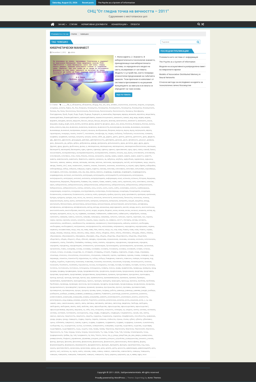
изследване (54, 172)
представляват (75, 274)
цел (98, 348)
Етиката (84, 156)
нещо (73, 229)
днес (52, 143)
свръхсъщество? (141, 306)
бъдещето (96, 114)
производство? (71, 287)
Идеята (142, 165)
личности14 (107, 197)
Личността (128, 197)
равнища (120, 290)
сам (150, 300)
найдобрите (134, 213)
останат (53, 252)
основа (79, 249)
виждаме (61, 121)
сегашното (109, 309)
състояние (87, 325)
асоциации (149, 105)
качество (150, 181)
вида (135, 117)
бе (73, 108)
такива (102, 329)
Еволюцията (75, 149)
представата (148, 271)
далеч (115, 137)
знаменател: (77, 165)
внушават (53, 124)
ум (129, 335)
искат (120, 178)
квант (52, 185)
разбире (63, 293)
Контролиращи (112, 191)
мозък (127, 210)
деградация (76, 140)
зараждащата (117, 162)
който (116, 188)
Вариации (117, 114)
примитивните (67, 281)
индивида (108, 172)
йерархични (55, 181)
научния (66, 220)
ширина (113, 354)
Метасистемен (66, 204)
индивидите (126, 172)
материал (94, 201)
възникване (135, 127)
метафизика (142, 204)
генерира (65, 133)
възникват (145, 127)
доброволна (85, 143)
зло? (65, 165)
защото (152, 162)
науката (149, 217)
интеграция (87, 175)
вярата (148, 130)
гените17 (80, 133)
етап (73, 156)
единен (89, 149)
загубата (119, 159)
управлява (86, 338)
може (115, 210)
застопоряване (136, 162)
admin (72, 52)
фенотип (68, 342)
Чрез (107, 354)
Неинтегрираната (115, 223)
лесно (79, 197)
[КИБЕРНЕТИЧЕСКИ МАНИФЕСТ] (82, 56)
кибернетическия (91, 185)
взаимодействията (87, 117)
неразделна (129, 226)
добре (69, 143)
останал (146, 249)
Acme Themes (154, 377)
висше (90, 121)
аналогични (123, 105)
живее (113, 156)
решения (134, 300)
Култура (53, 197)
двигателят (66, 140)
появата (104, 268)
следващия (115, 313)
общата (103, 236)
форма (142, 342)
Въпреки (111, 130)
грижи (94, 137)
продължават (114, 284)
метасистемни (91, 204)
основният (131, 249)
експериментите (101, 153)
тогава (110, 332)
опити (94, 242)
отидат (130, 252)
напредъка (95, 217)
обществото (55, 239)
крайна (110, 194)
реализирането (114, 297)
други (146, 143)
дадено (109, 137)
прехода (68, 277)
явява (134, 354)
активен (114, 105)
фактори (60, 342)
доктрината (102, 143)
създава (92, 322)
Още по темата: (123, 95)
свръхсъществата (127, 306)
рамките (103, 297)
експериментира (68, 153)
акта (108, 105)
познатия (98, 261)
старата (88, 319)
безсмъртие (103, 108)
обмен (142, 233)
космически (67, 194)
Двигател (57, 140)
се (84, 309)
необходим (143, 223)
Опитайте (70, 242)
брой (65, 114)
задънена (149, 159)
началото (81, 220)
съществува (146, 325)
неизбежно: (66, 223)
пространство (109, 287)
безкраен (83, 108)
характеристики (134, 345)
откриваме (144, 252)
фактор (53, 342)
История (142, 178)
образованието (68, 236)
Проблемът (54, 284)
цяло (153, 348)
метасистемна (78, 204)
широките (121, 354)
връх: (113, 124)
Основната (113, 249)
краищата (102, 194)
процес (78, 290)
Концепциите (134, 191)
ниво (91, 229)
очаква (137, 255)
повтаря (136, 258)
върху (132, 130)
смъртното (80, 316)
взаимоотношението (104, 117)
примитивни (55, 281)
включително (121, 121)
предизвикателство (91, 271)
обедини (105, 233)
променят (91, 287)
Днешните (59, 143)
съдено (84, 322)
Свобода (134, 303)
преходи (75, 277)
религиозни (111, 300)
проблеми (150, 281)
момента (142, 210)
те (62, 332)
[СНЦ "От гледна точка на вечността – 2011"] (52, 24)
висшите (104, 121)
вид (131, 117)
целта (114, 348)
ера (125, 153)
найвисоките (112, 213)
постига (142, 265)
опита (62, 242)
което (105, 188)
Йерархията (75, 181)
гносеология (138, 133)
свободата (143, 303)
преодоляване (122, 274)
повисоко (128, 258)
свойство (85, 306)
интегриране (137, 175)
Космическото (78, 194)
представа (139, 271)
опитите (101, 242)
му (154, 210)
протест (119, 287)
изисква (103, 169)
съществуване (55, 329)
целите (108, 348)
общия (63, 239)
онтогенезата (149, 239)
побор (95, 258)
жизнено (99, 159)
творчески (130, 329)
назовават (91, 213)
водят (67, 124)
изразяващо (150, 169)
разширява (94, 297)
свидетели (126, 303)
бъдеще (88, 114)
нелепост (134, 223)
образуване (80, 236)
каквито (108, 181)
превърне (147, 268)
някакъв (66, 233)
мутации (53, 213)
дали (145, 137)
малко (72, 201)
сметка (146, 313)
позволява (89, 261)
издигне (95, 169)
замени (62, 162)
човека (100, 351)
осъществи (76, 252)
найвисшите (123, 213)
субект (132, 319)
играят (131, 165)
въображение (101, 130)
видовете (53, 121)
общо (78, 239)
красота (117, 194)
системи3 (61, 313)
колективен (124, 188)
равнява (137, 290)
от (83, 252)
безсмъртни (137, 108)
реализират (126, 297)
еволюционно (118, 146)
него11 (120, 220)
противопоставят (138, 287)
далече (121, 137)
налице (143, 213)
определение (121, 242)
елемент (112, 153)
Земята (59, 165)
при (88, 277)
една (130, 149)
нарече (129, 217)
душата (65, 146)
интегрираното (56, 178)
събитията (60, 322)
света (83, 303)
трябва (66, 335)
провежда (64, 284)
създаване (100, 322)
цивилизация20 (144, 348)
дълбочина (74, 146)
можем (121, 210)
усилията (102, 338)
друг (135, 143)
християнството (63, 348)
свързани (78, 309)
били (62, 111)
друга (141, 143)
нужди (52, 233)
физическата (98, 342)
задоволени (139, 159)
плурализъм (83, 258)
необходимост (67, 226)
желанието (99, 156)
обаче (98, 233)
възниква (126, 127)
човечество (115, 351)
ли (84, 197)
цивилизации (131, 348)
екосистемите (55, 153)
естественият (55, 156)
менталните (54, 204)
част (58, 351)
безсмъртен (92, 108)
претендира (145, 274)
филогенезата (121, 342)
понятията (73, 265)
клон (93, 188)
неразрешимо (141, 226)
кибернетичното (69, 188)
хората (52, 348)
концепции (124, 191)
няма (87, 233)
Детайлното (133, 140)
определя (143, 242)
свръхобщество (100, 306)
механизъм (104, 207)
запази (75, 162)
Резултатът (93, 300)
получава (126, 261)
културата (61, 197)
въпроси (119, 130)
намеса (71, 217)
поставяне (126, 265)
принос (90, 281)
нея (78, 229)
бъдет (81, 114)
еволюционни (105, 146)
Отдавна (114, 252)
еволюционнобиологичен (135, 146)
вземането (118, 117)
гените (73, 133)
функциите (114, 345)
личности (97, 197)
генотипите (89, 133)
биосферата (138, 111)
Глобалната (127, 133)
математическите (82, 201)
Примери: (141, 277)
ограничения (112, 239)
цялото (53, 351)
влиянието (142, 121)
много (138, 207)
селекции (118, 309)
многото (81, 210)
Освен (63, 249)
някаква (59, 233)
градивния (63, 137)
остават (139, 249)
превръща (137, 268)
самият (53, 303)
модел (94, 210)
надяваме (82, 213)
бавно (68, 108)
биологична (70, 111)
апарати (141, 105)
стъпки (125, 319)
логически (137, 197)
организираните (126, 245)
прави (118, 268)
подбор (53, 261)
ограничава (101, 239)
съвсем (78, 322)
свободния (64, 306)
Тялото (98, 335)
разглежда (116, 293)
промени (82, 287)
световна (90, 303)
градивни (54, 137)
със (62, 325)
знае (69, 165)
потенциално (95, 268)
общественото (121, 236)
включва (112, 121)
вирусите (76, 121)
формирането (81, 345)
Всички (145, 124)
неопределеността (93, 226)
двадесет (151, 137)
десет (125, 140)
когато (99, 188)
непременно (118, 226)
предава (53, 271)
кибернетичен (61, 185)
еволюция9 (65, 149)
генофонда (99, 133)
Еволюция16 (55, 149)
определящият (76, 245)
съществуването (68, 329)
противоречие (68, 290)
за (105, 159)
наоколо (78, 217)
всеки (122, 124)
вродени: (106, 124)
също (78, 329)
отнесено (63, 255)
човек (93, 351)
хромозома (74, 348)
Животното (83, 159)
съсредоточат (69, 325)
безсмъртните (148, 108)
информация (111, 178)
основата (104, 249)
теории (84, 332)
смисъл (53, 316)
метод (89, 207)
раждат (144, 290)
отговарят (89, 252)
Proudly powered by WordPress (110, 377)
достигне (129, 143)
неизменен (90, 223)
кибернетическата (75, 185)
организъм (148, 245)
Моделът (108, 210)
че (70, 351)
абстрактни (86, 105)
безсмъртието (114, 108)
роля (141, 300)
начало (73, 220)
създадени (128, 322)
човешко (90, 354)
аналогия (133, 105)
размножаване (56, 297)
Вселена (128, 124)
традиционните (56, 335)
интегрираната (125, 175)
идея (137, 165)
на (76, 213)
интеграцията (98, 175)
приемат (132, 277)
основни (122, 249)
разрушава (77, 297)
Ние (95, 229)
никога (101, 229)
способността (139, 316)
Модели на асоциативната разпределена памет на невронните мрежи (133, 2)
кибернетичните (145, 185)
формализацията (57, 345)
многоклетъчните (57, 210)
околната (139, 239)
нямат (92, 233)
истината (126, 178)
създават (119, 322)
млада (132, 207)
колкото (133, 188)
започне (98, 162)
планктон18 (72, 258)
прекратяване (101, 274)
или (79, 172)
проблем (141, 281)
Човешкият (81, 354)
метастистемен (131, 204)
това (105, 332)
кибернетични (132, 185)
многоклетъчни (148, 207)
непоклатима (107, 226)
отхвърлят (105, 255)
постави (111, 265)
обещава (135, 233)
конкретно (66, 191)
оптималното (88, 245)
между (146, 201)
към (74, 197)
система (143, 309)
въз (67, 127)
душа (59, 146)
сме (140, 313)
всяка (52, 127)
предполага (104, 271)
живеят (120, 156)
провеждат (73, 284)
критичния (150, 194)
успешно (111, 338)
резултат (84, 300)
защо (145, 162)
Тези (66, 332)
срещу (65, 319)
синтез (136, 309)
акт (104, 105)
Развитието (106, 293)
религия (120, 300)
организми (138, 245)
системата (151, 309)
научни (59, 220)
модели (101, 210)
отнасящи (54, 255)
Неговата (127, 220)
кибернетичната (118, 185)
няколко (80, 233)
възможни (83, 127)
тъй (74, 335)
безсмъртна (126, 108)
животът (92, 159)
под (151, 258)
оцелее (113, 255)
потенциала (84, 268)
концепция (145, 191)
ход (142, 345)
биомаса (129, 111)
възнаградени (115, 127)
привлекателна (97, 277)
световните (99, 303)
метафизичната (80, 207)
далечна (128, 137)
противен (127, 287)
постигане (151, 265)
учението (142, 338)
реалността (143, 297)
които (110, 188)
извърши (81, 169)
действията (109, 140)
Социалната (107, 316)
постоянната (63, 268)
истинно (134, 178)
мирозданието (116, 207)
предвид (61, 271)
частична (64, 351)
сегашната (99, 309)
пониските (54, 265)
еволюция (151, 146)
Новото (142, 229)
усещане (94, 338)
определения (132, 242)
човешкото (99, 354)
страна (119, 319)
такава (95, 329)
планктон (63, 258)
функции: (105, 345)
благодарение (56, 114)
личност (89, 197)
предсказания (128, 271)
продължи (150, 284)
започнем (107, 162)
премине (111, 274)
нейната (126, 223)
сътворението (98, 325)
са (147, 300)
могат (88, 210)
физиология (87, 342)
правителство (127, 268)
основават (95, 249)
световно (108, 303)
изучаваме (73, 172)
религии (101, 300)
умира (137, 335)
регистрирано (55, 300)
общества (111, 236)
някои (73, 233)
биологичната (82, 111)
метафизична (67, 207)
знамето (86, 165)
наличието (54, 217)
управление (76, 338)
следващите (104, 313)
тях (109, 335)
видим (141, 117)
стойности (111, 319)
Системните (71, 313)
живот (133, 156)
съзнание (138, 322)
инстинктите (77, 175)
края (123, 194)
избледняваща (56, 169)
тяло (92, 335)
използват (130, 169)
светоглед (117, 303)
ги (106, 133)
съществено (128, 325)
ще (128, 354)
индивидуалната (139, 172)
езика (140, 149)
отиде (136, 252)
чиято (80, 351)
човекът (107, 351)
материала (103, 201)
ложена (146, 197)
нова (120, 229)
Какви (101, 181)
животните (73, 159)
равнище (129, 290)
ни (82, 229)
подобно (60, 261)
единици (97, 149)
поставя (118, 265)
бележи (53, 111)
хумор (93, 348)
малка (66, 201)
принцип (97, 281)
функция (123, 345)
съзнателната (148, 322)
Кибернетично (56, 188)
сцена (52, 322)
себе (88, 309)
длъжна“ (142, 140)
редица (69, 300)
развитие (97, 293)
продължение (139, 284)
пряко (98, 290)
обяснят (84, 239)
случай (135, 313)
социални (117, 316)
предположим (115, 271)
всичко (152, 124)
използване (120, 169)
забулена (111, 159)
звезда (52, 165)
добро (76, 143)
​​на (73, 213)
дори (123, 143)
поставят (134, 265)
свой (78, 306)
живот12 (140, 156)
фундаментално (94, 345)
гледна (110, 133)
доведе (93, 143)
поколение (107, 261)
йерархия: (65, 181)
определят (54, 245)
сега (92, 309)
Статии (55, 105)
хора (147, 345)
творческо (150, 329)
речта (127, 300)
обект (112, 233)
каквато (95, 181)
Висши (97, 121)
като (134, 181)
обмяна (149, 233)
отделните (123, 252)
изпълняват (139, 169)
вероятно (141, 114)
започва (91, 162)
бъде (76, 114)
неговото (142, 220)
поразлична (83, 265)
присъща (125, 281)
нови (131, 229)
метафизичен (55, 207)
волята (77, 124)
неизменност (101, 223)
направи (86, 217)
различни (134, 293)
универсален (146, 335)
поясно (112, 268)
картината (127, 181)
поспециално (101, 265)
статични (102, 319)
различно (143, 293)
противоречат (55, 290)
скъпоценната (82, 313)
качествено (141, 181)
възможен (74, 127)
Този (116, 332)
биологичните (106, 111)
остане (60, 252)
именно (99, 172)
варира (125, 114)
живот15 (148, 156)
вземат (126, 117)
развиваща (88, 293)
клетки (80, 188)
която (95, 194)
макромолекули (56, 201)
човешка (136, 351)
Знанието (102, 165)
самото (77, 303)
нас (143, 217)
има (87, 172)
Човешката (145, 351)
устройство (120, 338)
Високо (84, 121)
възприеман (75, 130)
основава (86, 249)
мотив (149, 210)
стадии (81, 319)
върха (126, 130)
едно (135, 149)
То (102, 332)
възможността (103, 127)
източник (64, 172)
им (83, 172)
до (65, 143)
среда (52, 319)
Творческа (110, 329)
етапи (78, 156)
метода (96, 207)
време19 (98, 124)
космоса (88, 194)
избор (65, 169)
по (90, 258)
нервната (53, 229)
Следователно (126, 313)
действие (85, 140)
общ (97, 236)
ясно (145, 354)
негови (134, 220)
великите (132, 114)
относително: (84, 255)
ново (137, 229)
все (117, 124)
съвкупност (69, 322)
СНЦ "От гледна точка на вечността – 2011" (128, 11)
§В (68, 105)
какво (114, 181)
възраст (84, 130)
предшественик (88, 274)
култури (69, 197)
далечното (137, 137)
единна (105, 149)
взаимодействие (56, 117)
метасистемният (117, 204)
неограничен (79, 226)
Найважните (101, 213)
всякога (58, 127)
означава (122, 239)
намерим (63, 217)
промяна (99, 287)
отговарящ (98, 252)
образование (55, 236)
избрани (72, 169)
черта (74, 351)
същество (137, 325)
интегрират (68, 178)
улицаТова (123, 335)
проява (92, 290)
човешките (62, 354)
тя (89, 335)
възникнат (65, 130)
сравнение (150, 316)
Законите (54, 162)
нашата (89, 220)
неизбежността (78, 223)
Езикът (152, 149)
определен (110, 242)
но (112, 229)
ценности (121, 348)
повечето (119, 258)
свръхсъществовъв (57, 309)
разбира (151, 290)
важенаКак (107, 114)
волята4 (84, 124)
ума (132, 335)
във (63, 127)
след (91, 313)
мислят (126, 207)
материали (113, 201)
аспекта (62, 108)
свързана (69, 309)
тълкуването (82, 335)
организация (99, 245)
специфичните (127, 316)
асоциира (54, 108)
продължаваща (126, 284)
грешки (88, 137)
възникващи (55, 130)
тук (71, 335)
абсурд (95, 105)
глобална (118, 133)
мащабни (139, 201)
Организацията (112, 245)
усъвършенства (131, 338)
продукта (104, 284)
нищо (107, 229)
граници (71, 137)
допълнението (113, 143)
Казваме (84, 181)
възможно (92, 127)
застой (126, 162)
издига (88, 169)
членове (87, 351)
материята (123, 201)
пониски (148, 261)
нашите (102, 220)
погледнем (144, 258)
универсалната (56, 338)
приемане (124, 277)
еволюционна (93, 146)
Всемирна (137, 124)
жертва (107, 156)
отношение (95, 255)
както (120, 181)
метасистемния (104, 204)
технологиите (94, 332)
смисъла (60, 316)
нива (86, 229)
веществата (150, 114)
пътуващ (105, 290)
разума (86, 297)
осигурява (71, 249)
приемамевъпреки (111, 277)
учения (150, 338)
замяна (69, 162)
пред (153, 268)
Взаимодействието (71, 117)
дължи (82, 146)
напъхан (121, 217)
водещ (61, 124)
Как (90, 181)
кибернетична (105, 185)
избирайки (150, 165)
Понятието (63, 265)
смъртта (89, 316)
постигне (53, 268)
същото (84, 329)
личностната (118, 197)
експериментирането (85, 153)
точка (145, 332)
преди (79, 271)
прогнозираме (93, 284)
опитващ (87, 242)
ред (64, 300)
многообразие (71, 210)
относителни (73, 255)
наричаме (137, 217)
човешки (53, 354)
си (124, 309)
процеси (85, 290)
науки (52, 220)
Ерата (130, 153)
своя (91, 306)
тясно (104, 335)
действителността (97, 140)
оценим (130, 255)
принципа (107, 281)
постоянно (73, 268)
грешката (80, 137)
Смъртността (70, 316)
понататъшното (137, 261)
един (83, 149)
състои (79, 325)
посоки (92, 265)
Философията (133, 342)
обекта (118, 233)
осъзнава (67, 252)
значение (111, 165)
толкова (126, 332)
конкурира (75, 191)
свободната (54, 306)
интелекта (86, 178)
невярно (112, 220)
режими (76, 300)
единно (112, 149)
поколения (117, 261)
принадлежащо (80, 281)
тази (90, 329)
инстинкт (67, 175)
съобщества (55, 325)
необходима (55, 226)
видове (147, 117)
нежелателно (55, 223)
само (59, 303)
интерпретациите (98, 178)
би (58, 111)
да (104, 137)
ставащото (73, 319)
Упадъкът (66, 338)
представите (64, 274)
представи (54, 274)
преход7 (60, 277)
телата (78, 332)
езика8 (146, 149)
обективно (126, 233)
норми (149, 229)
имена (92, 172)
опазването (54, 242)
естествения (149, 153)
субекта (139, 319)
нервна (151, 226)
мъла (69, 213)
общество (132, 236)
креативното (131, 194)
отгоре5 (106, 252)
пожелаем (80, 261)
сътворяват (109, 325)
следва (96, 313)
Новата (125, 229)
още (151, 255)
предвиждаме (70, 271)
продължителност (57, 287)
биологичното (119, 111)
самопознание (68, 303)
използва (110, 169)
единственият (121, 149)
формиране (69, 345)
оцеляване (121, 255)
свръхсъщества (114, 306)
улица (115, 335)
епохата (120, 153)
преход (53, 277)
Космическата (55, 194)
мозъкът (134, 210)
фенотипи (77, 342)
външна (91, 130)
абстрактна (76, 105)
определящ (64, 245)
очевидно (145, 255)
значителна (120, 165)
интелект (77, 178)
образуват (90, 236)
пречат (83, 277)
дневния (150, 140)
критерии (141, 194)
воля (72, 124)
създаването (110, 322)
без (76, 108)
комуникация (55, 191)
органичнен (55, 249)
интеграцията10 (111, 175)
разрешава (67, 297)
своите (73, 306)
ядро (140, 354)
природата (116, 281)
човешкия (72, 354)
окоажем (131, 239)
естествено (65, 156)
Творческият (140, 329)
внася (149, 121)
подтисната (70, 261)
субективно (147, 319)
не (107, 220)
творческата (120, 329)
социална (97, 316)
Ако (100, 105)
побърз (102, 258)
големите (148, 133)
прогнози (82, 284)
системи (53, 313)
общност (71, 239)
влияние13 (132, 121)
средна (58, 319)
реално (135, 297)
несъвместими (64, 229)
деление (118, 140)
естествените (138, 153)
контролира (100, 191)
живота (53, 159)
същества (118, 325)
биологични (94, 111)
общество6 (141, 236)
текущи (71, 332)
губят (100, 137)
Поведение (110, 258)
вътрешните (140, 130)
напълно (113, 217)
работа (113, 290)
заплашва (83, 162)
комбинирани (143, 188)
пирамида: (54, 258)
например (105, 217)
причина (133, 281)
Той (120, 332)
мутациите (62, 213)
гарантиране (55, 133)
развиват (79, 293)
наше (95, 220)
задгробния (128, 159)
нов (115, 229)
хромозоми (85, 348)
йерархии (151, 178)
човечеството (126, 351)
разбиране (54, 293)
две (51, 140)
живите (127, 156)
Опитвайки (79, 242)
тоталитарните (136, 332)
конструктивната (87, 191)
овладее (92, 239)
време (91, 124)
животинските (62, 159)
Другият (53, 146)
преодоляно (134, 274)
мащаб (131, 201)
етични (91, 156)
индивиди (117, 172)
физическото (109, 342)
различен (125, 293)
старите (95, 319)
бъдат (70, 114)
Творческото (55, 332)
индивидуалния (56, 175)
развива (71, 293)
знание (94, 165)
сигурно (129, 309)
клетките (87, 188)
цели (103, 348)
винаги (69, 121)
